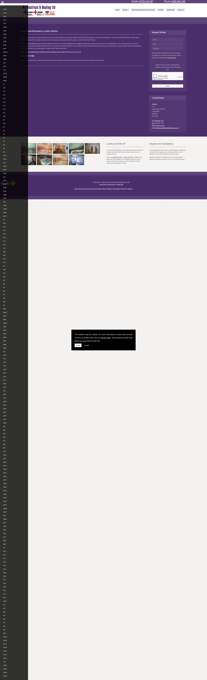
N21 (4, 273)
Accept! (78, 345)
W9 (4, 629)
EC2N (4, 30)
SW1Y (5, 512)
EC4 (4, 202)
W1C (4, 63)
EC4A (4, 205)
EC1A (4, 155)
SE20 (4, 394)
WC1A (5, 637)
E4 (4, 130)
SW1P (5, 501)
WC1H (5, 73)
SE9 (4, 448)
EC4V (4, 45)
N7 (4, 294)
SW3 (4, 522)
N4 (4, 284)
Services (125, 10)
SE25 (4, 412)
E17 (4, 112)
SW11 (5, 458)
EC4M (5, 209)
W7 (4, 622)
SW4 (4, 526)
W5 (4, 615)
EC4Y (4, 48)
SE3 (4, 426)
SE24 (4, 408)
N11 (4, 227)
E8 (4, 145)
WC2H (5, 669)
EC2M (5, 27)
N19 (4, 255)
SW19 (5, 487)
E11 (4, 91)
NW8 (4, 344)
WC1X (5, 658)
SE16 (4, 376)
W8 (4, 626)
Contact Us (180, 10)
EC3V (4, 198)
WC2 (4, 661)
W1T (4, 594)
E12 (4, 95)
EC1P (4, 16)
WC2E (5, 80)
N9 (4, 305)
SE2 (4, 391)
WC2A (5, 665)
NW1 (4, 309)
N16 (4, 244)
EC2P (4, 169)
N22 (4, 276)
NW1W (5, 52)
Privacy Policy (106, 338)
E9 (4, 148)
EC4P (4, 216)
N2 (4, 266)
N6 (4, 291)
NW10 (5, 312)
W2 (4, 604)
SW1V (5, 505)
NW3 (4, 326)
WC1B (5, 640)
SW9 (4, 544)
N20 (4, 269)
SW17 (5, 480)
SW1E (5, 494)
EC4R (4, 41)
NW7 (4, 341)
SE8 (4, 444)
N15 (4, 241)
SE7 (4, 440)
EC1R (4, 159)
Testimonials (170, 10)
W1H (4, 66)
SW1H (5, 497)
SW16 (5, 476)
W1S (4, 590)
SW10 (5, 455)
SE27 (4, 419)
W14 (4, 565)
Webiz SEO (120, 184)
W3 (4, 608)
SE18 (4, 383)
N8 (4, 298)
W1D (4, 576)
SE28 (4, 423)
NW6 (4, 337)
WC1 (4, 633)
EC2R (4, 34)
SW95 (5, 59)
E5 (4, 134)
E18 (4, 116)
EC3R (4, 194)
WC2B (5, 77)
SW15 (5, 473)
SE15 (4, 373)
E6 (4, 137)
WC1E (5, 644)
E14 (4, 102)
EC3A (4, 180)
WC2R (5, 676)
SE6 (4, 437)
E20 (4, 123)
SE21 (4, 398)
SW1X (5, 55)
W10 (4, 551)
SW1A (5, 490)
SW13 (5, 465)
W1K (4, 587)
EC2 (4, 162)
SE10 (4, 355)
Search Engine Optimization (107, 184)
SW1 (4, 451)
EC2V (4, 173)
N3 (4, 280)
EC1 (4, 152)
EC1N (4, 13)
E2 (4, 120)
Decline (86, 345)
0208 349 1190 (178, 1)
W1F (4, 579)
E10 (4, 87)
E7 (4, 141)
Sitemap (130, 188)
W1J (4, 70)
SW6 (4, 533)
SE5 (4, 433)
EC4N (4, 212)
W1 (4, 547)
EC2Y (4, 38)
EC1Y (4, 23)
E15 (4, 105)
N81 (4, 301)
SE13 (4, 366)
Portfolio (161, 10)
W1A (4, 569)
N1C (4, 259)
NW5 (4, 333)
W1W (4, 601)
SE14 (4, 369)
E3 (4, 127)
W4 (4, 612)
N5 (4, 287)
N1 (4, 219)
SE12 (4, 362)
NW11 (5, 316)
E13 (4, 98)
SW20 (5, 519)
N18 (4, 251)
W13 (4, 562)
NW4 (4, 330)
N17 (4, 248)
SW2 (4, 515)
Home (117, 10)
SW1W (5, 508)
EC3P (4, 191)
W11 (4, 555)
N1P (4, 262)
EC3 (4, 177)
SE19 (4, 387)
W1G (4, 583)
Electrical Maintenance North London (143, 10)
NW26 (5, 323)
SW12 (5, 462)
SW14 (5, 469)
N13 (4, 234)
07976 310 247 (146, 1)
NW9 (4, 348)
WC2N (5, 672)
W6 (4, 619)
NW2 (4, 319)
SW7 (4, 537)
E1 (4, 84)
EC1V (4, 20)
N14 (4, 237)
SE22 (4, 401)
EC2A (4, 166)
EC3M (5, 184)
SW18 (5, 483)
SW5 (4, 530)
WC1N (5, 647)
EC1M (5, 9)
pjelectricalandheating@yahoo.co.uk (167, 128)
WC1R (5, 651)
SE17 (4, 380)
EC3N (4, 187)
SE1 (4, 351)
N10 (4, 223)
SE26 (4, 415)
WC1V (5, 654)
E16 (4, 109)
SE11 (4, 358)
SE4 (4, 430)
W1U (4, 597)
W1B (4, 572)
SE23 (4, 405)
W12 (4, 558)
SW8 (4, 540)
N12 (4, 230)
